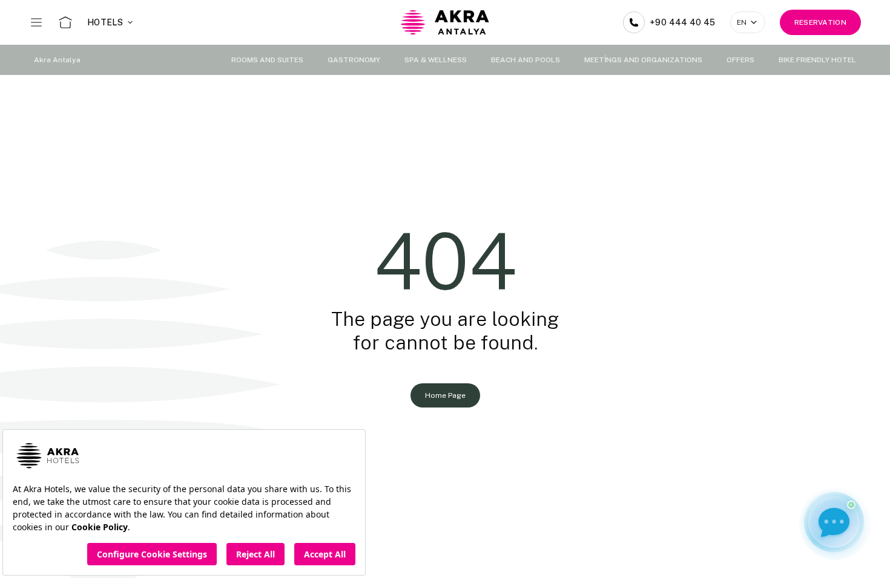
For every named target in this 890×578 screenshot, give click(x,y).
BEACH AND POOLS (525, 60)
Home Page (445, 395)
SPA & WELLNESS (435, 60)
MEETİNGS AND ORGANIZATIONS (643, 60)
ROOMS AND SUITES (267, 60)
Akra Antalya (57, 60)
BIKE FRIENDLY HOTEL (817, 60)
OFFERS (740, 60)
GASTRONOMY (354, 60)
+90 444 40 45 (683, 22)
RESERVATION (820, 22)
